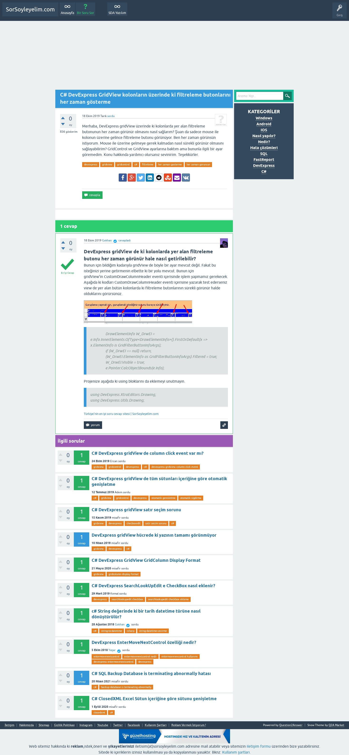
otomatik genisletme (163, 498)
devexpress (90, 164)
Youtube (102, 725)
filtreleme (147, 164)
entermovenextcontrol (106, 656)
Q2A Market (336, 725)
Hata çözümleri (264, 147)
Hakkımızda (26, 725)
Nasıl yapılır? (263, 136)
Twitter (118, 725)
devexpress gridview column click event (174, 466)
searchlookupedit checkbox (127, 599)
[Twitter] (141, 178)
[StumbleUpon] (168, 178)
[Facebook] (123, 178)
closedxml (99, 712)
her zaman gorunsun (198, 164)
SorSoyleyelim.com (30, 9)
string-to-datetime (111, 630)
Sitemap (44, 725)
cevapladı (124, 240)
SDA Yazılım (117, 13)
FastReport (264, 159)
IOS (264, 130)
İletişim (9, 725)
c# (135, 164)
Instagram (86, 725)
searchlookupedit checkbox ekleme (168, 599)
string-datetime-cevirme (153, 630)
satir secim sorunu (155, 523)
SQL (264, 153)
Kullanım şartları (236, 752)
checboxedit (134, 523)
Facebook (134, 725)
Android (263, 124)
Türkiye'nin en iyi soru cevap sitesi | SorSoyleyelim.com (121, 414)
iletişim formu (259, 746)
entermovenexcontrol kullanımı (179, 656)
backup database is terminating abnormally (126, 687)
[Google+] (132, 178)
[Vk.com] (186, 178)
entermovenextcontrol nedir (140, 656)
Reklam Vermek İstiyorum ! (188, 725)
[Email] (177, 178)
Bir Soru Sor (85, 13)
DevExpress (264, 165)
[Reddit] (159, 178)
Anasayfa (67, 13)
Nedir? (264, 142)
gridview (107, 164)
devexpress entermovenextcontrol (113, 661)
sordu (111, 116)
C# (263, 171)
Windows (264, 118)
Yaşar (112, 650)
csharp (130, 630)
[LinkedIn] (150, 178)
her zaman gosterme (170, 164)
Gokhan (120, 624)
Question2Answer (290, 725)
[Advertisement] (174, 56)
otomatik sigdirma (190, 498)
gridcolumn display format (123, 574)
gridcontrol (123, 164)
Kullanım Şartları (155, 725)
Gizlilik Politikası (64, 725)
